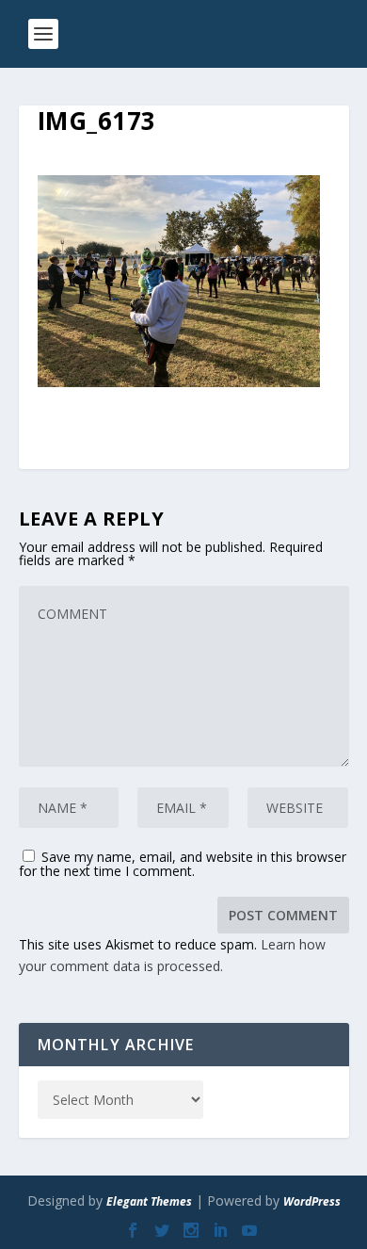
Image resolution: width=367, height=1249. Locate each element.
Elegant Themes (149, 1201)
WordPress (312, 1201)
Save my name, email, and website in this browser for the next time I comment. (182, 864)
